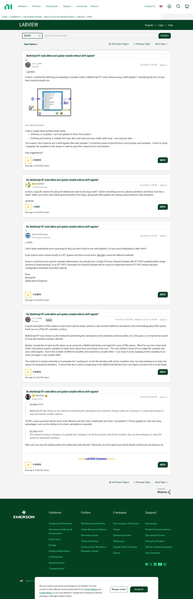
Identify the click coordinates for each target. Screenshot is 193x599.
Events (116, 552)
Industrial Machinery (59, 550)
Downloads (151, 523)
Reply (163, 160)
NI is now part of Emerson (126, 523)
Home (4, 16)
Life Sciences (56, 556)
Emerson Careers (122, 535)
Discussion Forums (32, 16)
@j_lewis (33, 404)
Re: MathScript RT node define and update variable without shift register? (62, 179)
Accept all (139, 589)
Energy (52, 544)
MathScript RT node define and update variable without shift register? (60, 55)
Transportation (56, 568)
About (116, 529)
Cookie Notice (45, 592)
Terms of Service (89, 541)
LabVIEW (80, 16)
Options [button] (163, 65)
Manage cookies (119, 589)
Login (161, 25)
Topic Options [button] (30, 44)
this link (101, 255)
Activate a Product (155, 541)
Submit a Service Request (158, 546)
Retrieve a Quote (89, 535)
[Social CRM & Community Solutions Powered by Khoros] (164, 491)
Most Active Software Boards (59, 16)
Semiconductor (57, 562)
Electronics (54, 539)
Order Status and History (94, 529)
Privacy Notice (91, 589)
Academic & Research (60, 523)
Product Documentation (157, 529)
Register (149, 25)
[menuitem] (23, 7)
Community (15, 16)
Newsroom (118, 541)
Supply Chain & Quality (125, 546)
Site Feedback (152, 552)
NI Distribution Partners (93, 523)
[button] (51, 102)
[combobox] (100, 36)
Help (170, 25)
